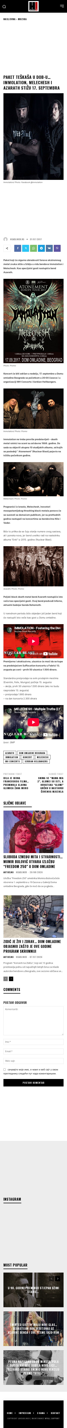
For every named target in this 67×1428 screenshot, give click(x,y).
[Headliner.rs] (6, 239)
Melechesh (43, 757)
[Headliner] (33, 6)
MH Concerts (12, 761)
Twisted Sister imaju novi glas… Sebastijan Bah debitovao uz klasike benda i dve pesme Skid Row (33, 1329)
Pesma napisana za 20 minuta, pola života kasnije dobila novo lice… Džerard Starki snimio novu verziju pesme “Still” (33, 1367)
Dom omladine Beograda (32, 753)
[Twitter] (25, 248)
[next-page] (11, 979)
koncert (27, 757)
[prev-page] (5, 979)
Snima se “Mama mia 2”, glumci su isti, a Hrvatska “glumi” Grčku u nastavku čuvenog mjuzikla (50, 784)
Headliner (21, 872)
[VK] (49, 248)
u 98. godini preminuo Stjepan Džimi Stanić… (33, 1290)
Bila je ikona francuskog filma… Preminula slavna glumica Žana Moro (16, 783)
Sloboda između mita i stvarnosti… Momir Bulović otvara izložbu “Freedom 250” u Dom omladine (33, 861)
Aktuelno (8, 872)
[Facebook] (17, 248)
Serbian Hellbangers (36, 761)
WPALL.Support (52, 1418)
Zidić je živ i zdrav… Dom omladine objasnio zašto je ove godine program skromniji (32, 946)
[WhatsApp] (33, 248)
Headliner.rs (17, 239)
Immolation (11, 757)
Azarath (9, 753)
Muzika (22, 19)
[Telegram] (41, 248)
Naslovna (9, 19)
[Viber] (57, 248)
